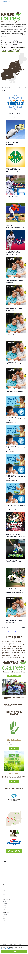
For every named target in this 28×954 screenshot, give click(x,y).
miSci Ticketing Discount (12, 115)
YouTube (4, 907)
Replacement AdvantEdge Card (8, 934)
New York (4, 50)
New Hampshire (20, 47)
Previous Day (5, 627)
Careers (4, 888)
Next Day (23, 627)
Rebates (4, 926)
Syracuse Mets (9, 225)
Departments (5, 865)
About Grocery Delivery (7, 873)
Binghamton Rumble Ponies (13, 252)
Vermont (17, 50)
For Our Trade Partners (7, 938)
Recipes (4, 920)
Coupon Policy (5, 932)
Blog (3, 916)
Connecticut (4, 47)
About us (4, 886)
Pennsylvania (10, 50)
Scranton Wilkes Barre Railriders (14, 198)
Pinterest (4, 905)
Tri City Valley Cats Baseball (13, 534)
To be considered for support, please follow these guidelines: (13, 697)
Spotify (4, 909)
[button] (14, 698)
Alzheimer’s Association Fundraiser (14, 280)
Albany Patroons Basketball (13, 169)
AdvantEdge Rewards (7, 930)
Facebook (4, 901)
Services (4, 894)
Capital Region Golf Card (12, 142)
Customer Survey (6, 922)
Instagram (5, 903)
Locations (4, 863)
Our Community (6, 890)
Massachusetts (12, 47)
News (4, 918)
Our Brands (5, 867)
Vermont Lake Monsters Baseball (14, 561)
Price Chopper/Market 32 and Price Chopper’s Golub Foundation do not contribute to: (13, 701)
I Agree (14, 951)
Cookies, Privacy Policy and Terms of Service (10, 948)
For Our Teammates (6, 936)
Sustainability (5, 892)
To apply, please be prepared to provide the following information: (12, 705)
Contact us (5, 914)
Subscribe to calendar (13, 631)
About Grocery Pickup (7, 871)
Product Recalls (5, 924)
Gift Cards (4, 869)
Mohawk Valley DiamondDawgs (13, 590)
